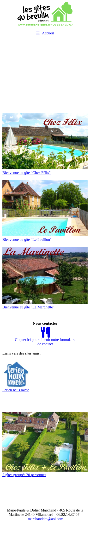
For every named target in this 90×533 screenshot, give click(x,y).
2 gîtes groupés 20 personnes (24, 475)
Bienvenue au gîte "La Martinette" (28, 307)
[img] (45, 14)
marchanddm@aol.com (45, 519)
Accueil (48, 33)
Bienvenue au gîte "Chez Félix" (26, 173)
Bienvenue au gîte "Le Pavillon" (27, 239)
